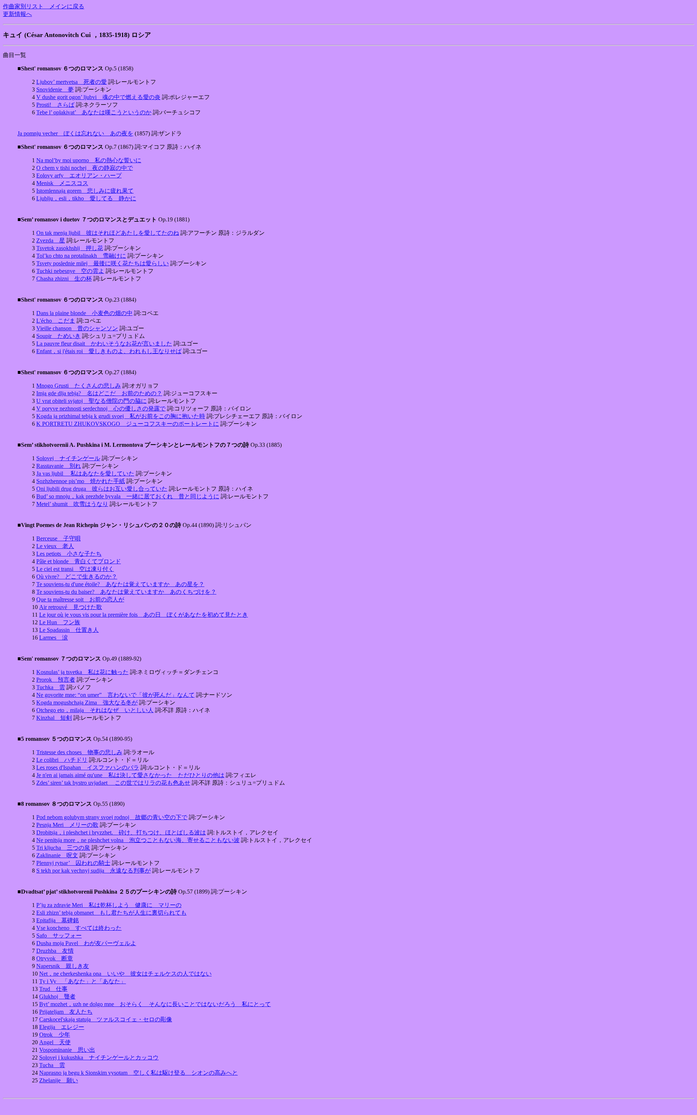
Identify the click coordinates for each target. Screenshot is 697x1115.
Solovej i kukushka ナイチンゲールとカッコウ (99, 1057)
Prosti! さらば (55, 105)
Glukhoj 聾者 (57, 996)
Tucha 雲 (52, 1065)
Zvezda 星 (50, 240)
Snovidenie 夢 (55, 89)
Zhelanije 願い (58, 1080)
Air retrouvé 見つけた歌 (70, 607)
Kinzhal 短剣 (54, 718)
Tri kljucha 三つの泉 (63, 848)
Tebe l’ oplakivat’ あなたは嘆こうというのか (93, 112)
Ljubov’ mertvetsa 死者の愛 (71, 82)
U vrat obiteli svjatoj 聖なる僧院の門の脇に (91, 401)
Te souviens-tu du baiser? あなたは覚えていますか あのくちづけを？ (126, 592)
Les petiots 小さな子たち (69, 554)
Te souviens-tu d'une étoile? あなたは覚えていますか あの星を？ (120, 584)
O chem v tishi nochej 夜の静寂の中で (84, 168)
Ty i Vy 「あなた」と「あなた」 (82, 981)
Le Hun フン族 (59, 622)
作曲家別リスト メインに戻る (43, 6)
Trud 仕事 (53, 989)
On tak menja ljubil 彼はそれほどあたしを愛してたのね (107, 233)
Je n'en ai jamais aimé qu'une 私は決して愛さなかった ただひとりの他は (130, 775)
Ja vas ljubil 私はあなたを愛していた (85, 473)
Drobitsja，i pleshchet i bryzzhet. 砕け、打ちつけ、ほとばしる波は (121, 832)
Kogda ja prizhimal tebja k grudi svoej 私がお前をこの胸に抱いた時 (120, 416)
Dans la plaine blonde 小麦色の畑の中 (84, 313)
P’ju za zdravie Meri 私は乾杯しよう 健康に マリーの (109, 905)
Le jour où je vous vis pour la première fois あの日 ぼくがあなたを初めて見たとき (143, 615)
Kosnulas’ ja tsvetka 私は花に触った (82, 672)
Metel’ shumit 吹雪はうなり (72, 504)
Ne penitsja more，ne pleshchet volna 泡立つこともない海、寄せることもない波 (138, 840)
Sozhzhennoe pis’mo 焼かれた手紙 (80, 481)
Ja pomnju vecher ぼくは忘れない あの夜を (75, 133)
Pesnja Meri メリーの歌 (67, 825)
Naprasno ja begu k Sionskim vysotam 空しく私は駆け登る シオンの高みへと (138, 1073)
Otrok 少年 (54, 1035)
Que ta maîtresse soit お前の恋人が (80, 599)
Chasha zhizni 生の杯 (64, 278)
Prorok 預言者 (55, 680)
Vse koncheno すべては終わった (79, 928)
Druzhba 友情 (55, 951)
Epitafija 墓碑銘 (57, 920)
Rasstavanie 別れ (58, 466)
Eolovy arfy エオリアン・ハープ (79, 175)
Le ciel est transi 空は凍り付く (75, 569)
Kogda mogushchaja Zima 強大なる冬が (87, 702)
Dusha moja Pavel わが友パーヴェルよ (86, 943)
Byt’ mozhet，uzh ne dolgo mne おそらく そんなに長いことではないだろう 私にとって (155, 1004)
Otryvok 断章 (54, 958)
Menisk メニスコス (62, 183)
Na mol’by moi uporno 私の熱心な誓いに (88, 160)
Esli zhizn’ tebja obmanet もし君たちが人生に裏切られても (111, 913)
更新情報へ (17, 14)
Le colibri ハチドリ (61, 760)
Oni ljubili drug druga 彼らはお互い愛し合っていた (101, 489)
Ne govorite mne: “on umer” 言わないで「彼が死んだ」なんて (115, 695)
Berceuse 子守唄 (58, 538)
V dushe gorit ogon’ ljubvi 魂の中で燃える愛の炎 (98, 97)
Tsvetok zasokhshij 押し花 (69, 248)
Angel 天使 (55, 1042)
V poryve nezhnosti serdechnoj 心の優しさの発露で (101, 408)
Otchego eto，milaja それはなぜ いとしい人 (95, 710)
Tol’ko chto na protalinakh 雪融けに (81, 256)
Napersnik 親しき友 (62, 966)
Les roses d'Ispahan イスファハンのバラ (87, 767)
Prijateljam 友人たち (66, 1012)
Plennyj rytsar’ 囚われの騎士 (73, 863)
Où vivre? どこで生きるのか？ (76, 576)
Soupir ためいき (58, 336)
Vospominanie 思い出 (67, 1050)
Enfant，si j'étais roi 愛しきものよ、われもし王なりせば (109, 351)
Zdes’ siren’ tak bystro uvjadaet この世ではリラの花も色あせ (113, 783)
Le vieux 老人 (55, 546)
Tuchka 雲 (50, 687)
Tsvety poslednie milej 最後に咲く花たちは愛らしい (102, 263)
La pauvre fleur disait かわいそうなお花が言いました (104, 343)
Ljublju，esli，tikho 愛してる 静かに (86, 198)
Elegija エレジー (61, 1027)
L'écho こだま (55, 321)
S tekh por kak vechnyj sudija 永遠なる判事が (93, 870)
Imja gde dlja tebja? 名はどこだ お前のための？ (99, 393)
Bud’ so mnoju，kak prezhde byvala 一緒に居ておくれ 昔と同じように (127, 496)
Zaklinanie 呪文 (57, 855)
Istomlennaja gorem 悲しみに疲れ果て (85, 191)
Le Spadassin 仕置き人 (69, 630)
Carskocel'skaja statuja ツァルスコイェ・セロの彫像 (105, 1019)
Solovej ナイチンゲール (68, 458)
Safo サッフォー (59, 935)
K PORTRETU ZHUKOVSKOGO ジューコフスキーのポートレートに (127, 424)
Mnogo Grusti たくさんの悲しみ (78, 386)
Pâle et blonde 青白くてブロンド (78, 561)
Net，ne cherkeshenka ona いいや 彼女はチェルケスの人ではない (125, 974)
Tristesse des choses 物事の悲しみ (79, 752)
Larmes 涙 (53, 637)
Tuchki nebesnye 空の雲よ (70, 271)
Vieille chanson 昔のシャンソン (77, 328)
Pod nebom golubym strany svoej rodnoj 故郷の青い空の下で (111, 817)
